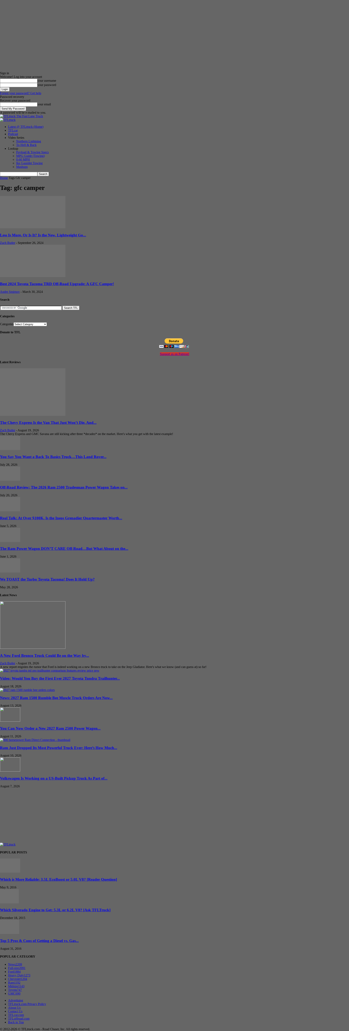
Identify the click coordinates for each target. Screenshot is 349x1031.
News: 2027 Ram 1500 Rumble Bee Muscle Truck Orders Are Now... (56, 698)
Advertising (15, 1000)
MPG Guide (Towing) (30, 156)
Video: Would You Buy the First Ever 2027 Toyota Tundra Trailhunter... (60, 678)
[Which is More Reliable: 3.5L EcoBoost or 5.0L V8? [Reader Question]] (10, 871)
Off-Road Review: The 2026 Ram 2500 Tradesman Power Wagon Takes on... (64, 487)
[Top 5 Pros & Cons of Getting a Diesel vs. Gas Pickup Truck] (9, 933)
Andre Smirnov (10, 291)
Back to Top (16, 1022)
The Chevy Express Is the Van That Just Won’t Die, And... (48, 422)
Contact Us (15, 1011)
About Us (14, 1007)
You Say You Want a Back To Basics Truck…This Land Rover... (53, 457)
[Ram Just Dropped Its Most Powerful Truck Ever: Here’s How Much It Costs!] (35, 740)
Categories (7, 324)
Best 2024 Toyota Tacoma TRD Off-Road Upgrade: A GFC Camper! (57, 284)
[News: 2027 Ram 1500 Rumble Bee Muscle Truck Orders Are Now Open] (27, 690)
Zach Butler (7, 243)
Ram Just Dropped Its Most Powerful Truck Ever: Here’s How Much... (58, 748)
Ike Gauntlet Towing (29, 163)
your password (46, 85)
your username (46, 80)
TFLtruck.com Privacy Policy (27, 1004)
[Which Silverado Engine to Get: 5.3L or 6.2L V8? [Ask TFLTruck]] (9, 902)
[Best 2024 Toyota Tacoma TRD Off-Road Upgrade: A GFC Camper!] (32, 276)
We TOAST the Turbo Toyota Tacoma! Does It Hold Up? (47, 579)
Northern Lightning (28, 141)
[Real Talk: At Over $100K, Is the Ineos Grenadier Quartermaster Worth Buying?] (10, 510)
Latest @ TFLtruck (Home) (25, 126)
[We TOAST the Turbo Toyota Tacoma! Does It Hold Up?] (10, 571)
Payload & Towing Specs (32, 152)
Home (4, 178)
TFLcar (13, 130)
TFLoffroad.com (18, 1018)
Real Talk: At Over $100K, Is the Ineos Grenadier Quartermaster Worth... (61, 518)
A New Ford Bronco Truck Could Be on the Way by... (44, 655)
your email (44, 104)
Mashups (22, 166)
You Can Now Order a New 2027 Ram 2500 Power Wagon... (50, 728)
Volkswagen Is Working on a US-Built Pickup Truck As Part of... (53, 778)
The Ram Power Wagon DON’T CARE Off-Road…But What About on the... (64, 548)
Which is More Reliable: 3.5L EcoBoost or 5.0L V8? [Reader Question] (58, 879)
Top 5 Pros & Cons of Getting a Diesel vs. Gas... (39, 941)
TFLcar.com (16, 1015)
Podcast (13, 134)
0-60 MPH (23, 159)
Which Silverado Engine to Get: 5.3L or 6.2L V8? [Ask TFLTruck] (55, 910)
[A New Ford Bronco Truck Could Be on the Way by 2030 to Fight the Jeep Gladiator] (32, 647)
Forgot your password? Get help (20, 93)
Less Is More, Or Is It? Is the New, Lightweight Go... (43, 235)
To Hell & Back (26, 145)
